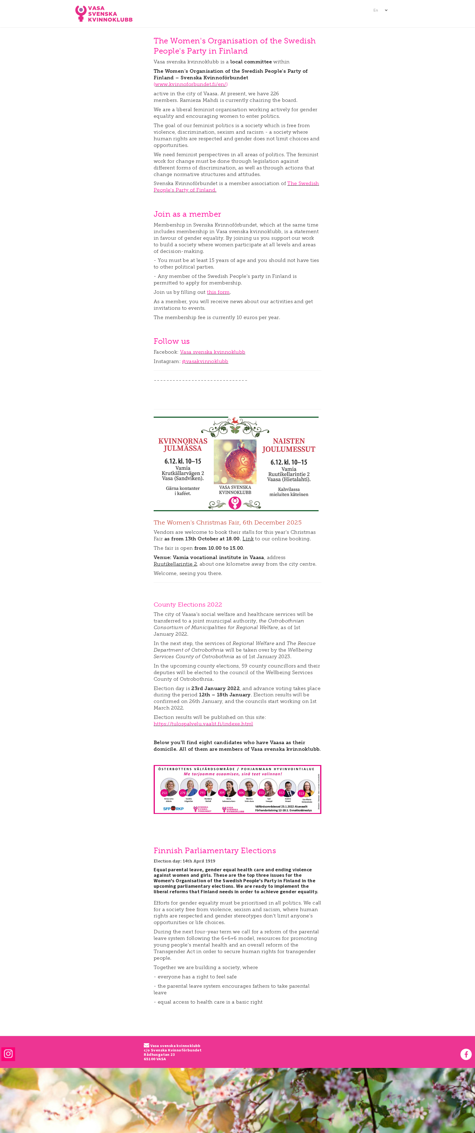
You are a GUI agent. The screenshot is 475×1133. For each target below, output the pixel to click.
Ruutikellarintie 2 (175, 564)
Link (248, 539)
